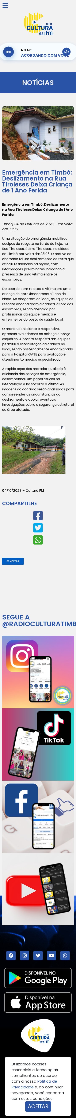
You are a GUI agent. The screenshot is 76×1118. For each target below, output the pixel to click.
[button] (13, 561)
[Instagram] (24, 955)
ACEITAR (38, 1106)
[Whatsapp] (65, 955)
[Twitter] (38, 955)
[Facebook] (11, 955)
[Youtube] (51, 955)
